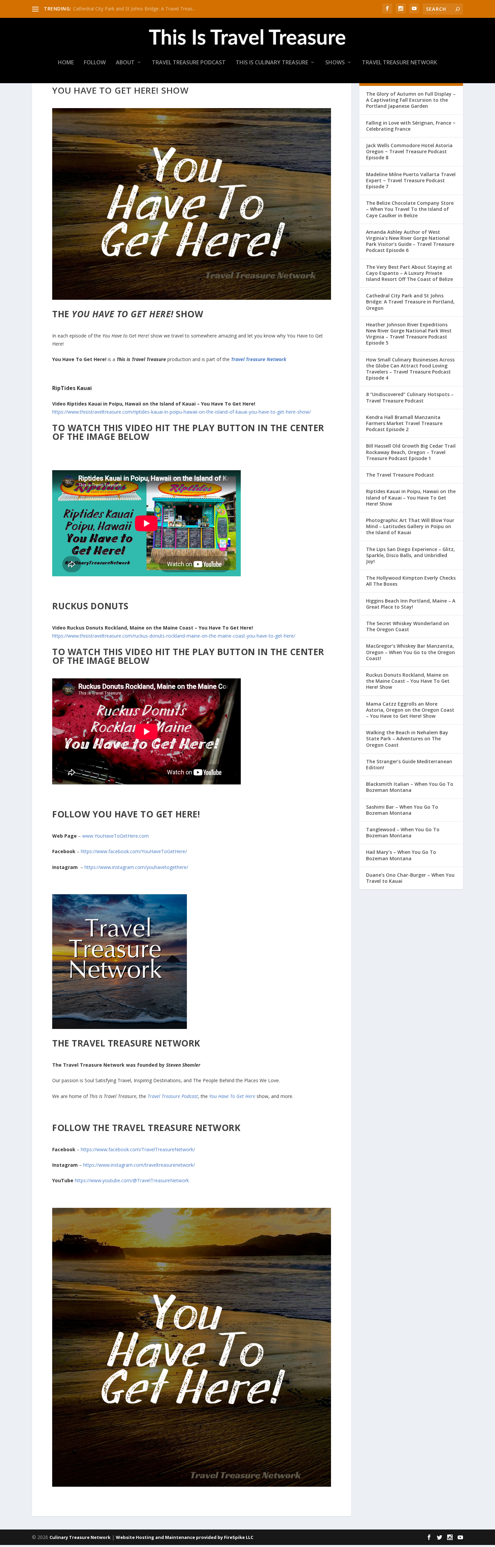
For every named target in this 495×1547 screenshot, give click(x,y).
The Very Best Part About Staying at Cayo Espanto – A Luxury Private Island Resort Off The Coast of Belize (409, 273)
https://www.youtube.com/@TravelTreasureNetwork (132, 1180)
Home (66, 63)
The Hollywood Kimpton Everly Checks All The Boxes (411, 581)
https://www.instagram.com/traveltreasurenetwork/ (139, 1165)
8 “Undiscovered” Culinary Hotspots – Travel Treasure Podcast (410, 397)
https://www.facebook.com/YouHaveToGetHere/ (134, 851)
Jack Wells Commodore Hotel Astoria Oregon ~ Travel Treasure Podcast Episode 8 (409, 151)
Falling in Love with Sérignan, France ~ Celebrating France (411, 126)
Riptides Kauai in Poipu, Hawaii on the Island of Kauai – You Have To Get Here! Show (411, 497)
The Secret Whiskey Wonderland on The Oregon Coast (407, 626)
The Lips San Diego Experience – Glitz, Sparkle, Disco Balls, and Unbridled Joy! (410, 555)
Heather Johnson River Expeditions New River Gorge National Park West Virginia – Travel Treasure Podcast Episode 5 (409, 333)
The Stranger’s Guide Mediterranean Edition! (409, 764)
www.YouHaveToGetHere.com (116, 836)
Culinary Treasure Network (80, 1537)
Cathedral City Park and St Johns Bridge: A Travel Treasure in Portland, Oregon (410, 301)
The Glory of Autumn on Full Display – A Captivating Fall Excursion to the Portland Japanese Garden (411, 100)
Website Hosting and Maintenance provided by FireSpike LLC (184, 1537)
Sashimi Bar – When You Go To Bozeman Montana (402, 810)
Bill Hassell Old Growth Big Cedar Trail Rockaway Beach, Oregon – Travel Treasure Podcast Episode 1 (411, 452)
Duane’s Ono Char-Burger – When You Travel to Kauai (410, 878)
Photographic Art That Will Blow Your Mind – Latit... (129, 8)
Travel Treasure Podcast (189, 63)
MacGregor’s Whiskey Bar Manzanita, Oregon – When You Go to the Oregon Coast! (410, 652)
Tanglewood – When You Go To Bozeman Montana (402, 832)
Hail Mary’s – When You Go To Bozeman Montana (401, 855)
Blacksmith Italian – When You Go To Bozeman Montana (409, 787)
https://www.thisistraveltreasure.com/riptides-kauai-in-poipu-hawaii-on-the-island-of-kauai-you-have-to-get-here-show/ (181, 412)
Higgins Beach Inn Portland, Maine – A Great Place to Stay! (410, 604)
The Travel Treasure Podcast (400, 475)
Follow (95, 63)
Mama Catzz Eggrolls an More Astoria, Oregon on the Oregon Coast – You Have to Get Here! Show (410, 710)
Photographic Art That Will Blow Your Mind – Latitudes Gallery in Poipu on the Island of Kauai (410, 526)
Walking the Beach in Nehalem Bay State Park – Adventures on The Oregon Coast (407, 738)
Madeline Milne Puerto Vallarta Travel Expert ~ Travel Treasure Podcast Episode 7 (411, 180)
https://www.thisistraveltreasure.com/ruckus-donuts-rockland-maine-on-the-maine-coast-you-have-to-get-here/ (173, 636)
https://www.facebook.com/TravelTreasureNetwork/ (138, 1149)
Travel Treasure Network (399, 63)
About (125, 63)
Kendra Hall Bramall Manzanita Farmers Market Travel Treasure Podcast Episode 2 (404, 423)
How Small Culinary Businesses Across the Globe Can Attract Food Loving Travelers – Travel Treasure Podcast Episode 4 (410, 368)
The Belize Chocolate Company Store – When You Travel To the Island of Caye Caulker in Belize (410, 209)
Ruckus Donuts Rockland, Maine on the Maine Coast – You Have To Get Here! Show (408, 681)
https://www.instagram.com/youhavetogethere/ (136, 867)
